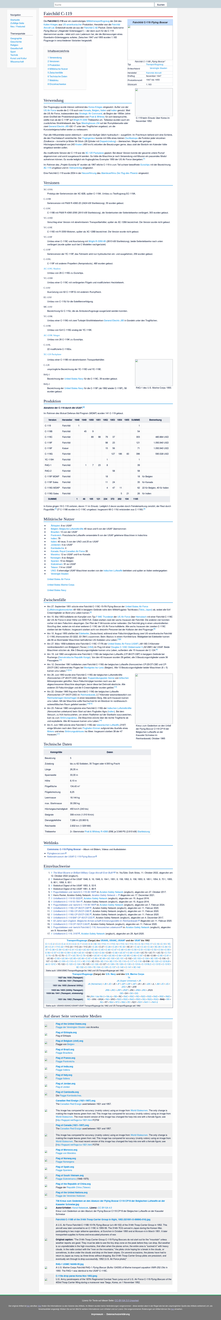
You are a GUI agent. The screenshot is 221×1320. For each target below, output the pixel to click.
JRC (113, 989)
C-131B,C (146, 964)
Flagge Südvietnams (66, 1178)
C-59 (67, 952)
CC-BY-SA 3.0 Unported (126, 1300)
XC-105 (154, 958)
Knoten (78, 144)
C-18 (156, 943)
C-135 (105, 967)
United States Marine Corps (60, 584)
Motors (50, 731)
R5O (138, 999)
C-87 (140, 955)
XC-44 (94, 949)
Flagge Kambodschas (70, 1095)
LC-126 (94, 964)
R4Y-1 (147, 1002)
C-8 (85, 943)
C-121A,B (164, 961)
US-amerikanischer (72, 24)
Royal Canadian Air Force (72, 551)
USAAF (121, 940)
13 (115, 687)
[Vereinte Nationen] (48, 570)
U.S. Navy (111, 973)
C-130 (128, 964)
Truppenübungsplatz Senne (101, 677)
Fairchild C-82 (91, 27)
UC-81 (97, 955)
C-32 (137, 946)
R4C (126, 996)
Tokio (141, 609)
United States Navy (73, 378)
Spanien (55, 560)
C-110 (70, 961)
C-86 (133, 955)
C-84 (119, 955)
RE (88, 999)
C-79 (83, 955)
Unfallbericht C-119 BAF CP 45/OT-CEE (73, 917)
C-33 (143, 946)
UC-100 (110, 958)
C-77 (68, 955)
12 (70, 670)
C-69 (136, 952)
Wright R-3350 (80, 119)
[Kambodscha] (48, 548)
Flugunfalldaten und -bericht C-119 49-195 (73, 904)
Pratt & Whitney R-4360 (96, 831)
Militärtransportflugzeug (97, 20)
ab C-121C (50, 964)
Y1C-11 (105, 943)
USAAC (113, 940)
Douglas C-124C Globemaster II (127, 646)
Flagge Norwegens (65, 1161)
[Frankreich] (48, 535)
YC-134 (96, 967)
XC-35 (158, 946)
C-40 (65, 949)
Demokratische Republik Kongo (74, 657)
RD (137, 996)
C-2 (52, 943)
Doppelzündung (107, 141)
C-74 (48, 955)
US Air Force (50, 110)
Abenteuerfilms (108, 173)
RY (128, 1002)
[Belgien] (48, 528)
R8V (123, 1002)
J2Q (123, 986)
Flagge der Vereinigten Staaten (71, 1027)
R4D (155, 996)
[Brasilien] (48, 531)
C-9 (90, 943)
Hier (39, 1305)
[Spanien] (48, 560)
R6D (168, 996)
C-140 (121, 967)
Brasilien (55, 531)
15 (91, 703)
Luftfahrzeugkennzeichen (60, 609)
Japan (149, 609)
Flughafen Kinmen (91, 728)
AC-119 (47, 167)
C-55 (167, 949)
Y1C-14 (123, 943)
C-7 (79, 943)
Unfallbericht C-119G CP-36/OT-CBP (71, 907)
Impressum (97, 1314)
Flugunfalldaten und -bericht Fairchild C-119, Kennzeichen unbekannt (86, 927)
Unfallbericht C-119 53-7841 (67, 901)
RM (107, 999)
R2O (119, 999)
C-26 (95, 946)
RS (101, 1002)
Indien (114, 110)
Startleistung (144, 831)
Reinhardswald (88, 694)
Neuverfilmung (89, 173)
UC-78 (75, 955)
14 (88, 703)
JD (110, 983)
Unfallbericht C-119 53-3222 (67, 898)
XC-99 (102, 958)
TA (129, 977)
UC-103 (137, 958)
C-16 (141, 943)
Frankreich (56, 535)
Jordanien (55, 544)
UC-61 (81, 952)
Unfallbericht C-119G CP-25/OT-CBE (71, 911)
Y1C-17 (148, 943)
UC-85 (126, 955)
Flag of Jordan (63, 1086)
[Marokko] (48, 554)
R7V (117, 1002)
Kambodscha (57, 548)
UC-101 (120, 958)
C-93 (57, 958)
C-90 (160, 955)
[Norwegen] (48, 557)
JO (162, 983)
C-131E (166, 964)
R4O (132, 999)
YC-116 (122, 961)
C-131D (157, 964)
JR (139, 980)
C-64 (102, 952)
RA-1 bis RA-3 (97, 996)
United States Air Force (58, 579)
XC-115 (113, 961)
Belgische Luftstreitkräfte (71, 528)
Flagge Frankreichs (65, 1061)
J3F (128, 983)
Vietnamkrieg (75, 167)
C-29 (115, 946)
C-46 (108, 949)
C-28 (108, 946)
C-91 (166, 955)
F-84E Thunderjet (104, 616)
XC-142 (136, 967)
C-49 (127, 949)
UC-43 (86, 949)
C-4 (63, 943)
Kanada (87, 110)
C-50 (134, 949)
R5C (132, 996)
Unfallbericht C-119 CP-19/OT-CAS (70, 924)
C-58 (60, 952)
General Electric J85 (59, 126)
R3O (125, 999)
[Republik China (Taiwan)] (48, 567)
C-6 (74, 943)
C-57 (54, 952)
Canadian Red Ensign (70, 1103)
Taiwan (54, 567)
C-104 (146, 958)
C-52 (147, 949)
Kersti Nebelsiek (80, 1207)
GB (121, 993)
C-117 (131, 961)
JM (158, 983)
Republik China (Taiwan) (79, 1187)
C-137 (113, 967)
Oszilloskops (131, 138)
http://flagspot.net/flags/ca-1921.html (74, 1119)
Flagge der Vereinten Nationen (70, 1195)
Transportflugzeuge (77, 940)
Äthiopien (55, 525)
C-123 (70, 964)
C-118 (138, 961)
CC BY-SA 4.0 (105, 1207)
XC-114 (104, 961)
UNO (53, 570)
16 (100, 720)
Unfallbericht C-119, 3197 (65, 933)
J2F (123, 983)
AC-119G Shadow (52, 268)
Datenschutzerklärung (118, 1314)
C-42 (78, 949)
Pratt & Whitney (97, 116)
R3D (149, 996)
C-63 (95, 952)
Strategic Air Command (90, 113)
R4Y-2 (155, 1002)
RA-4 (108, 996)
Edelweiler (84, 633)
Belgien (95, 110)
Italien (103, 110)
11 (67, 670)
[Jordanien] (48, 544)
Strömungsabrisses (74, 731)
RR (167, 999)
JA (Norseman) (95, 983)
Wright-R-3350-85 (97, 241)
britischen (124, 677)
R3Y (140, 1002)
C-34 (150, 946)
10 (60, 660)
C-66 (115, 952)
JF (118, 983)
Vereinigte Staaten (158, 68)
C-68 (130, 952)
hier (28, 1305)
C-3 (58, 943)
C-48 (121, 949)
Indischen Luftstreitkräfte (119, 708)
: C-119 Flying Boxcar (64, 849)
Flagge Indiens (63, 1069)
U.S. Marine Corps (134, 973)
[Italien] (48, 541)
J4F (134, 983)
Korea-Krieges (95, 106)
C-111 (78, 961)
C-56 (47, 952)
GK (131, 993)
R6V (111, 1002)
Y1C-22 (59, 946)
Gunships (145, 164)
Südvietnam (57, 563)
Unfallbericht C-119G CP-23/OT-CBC (71, 914)
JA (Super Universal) (127, 980)
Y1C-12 (114, 943)
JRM (138, 989)
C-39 (59, 949)
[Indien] (48, 538)
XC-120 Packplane (94, 152)
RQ (144, 999)
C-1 (47, 943)
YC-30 (122, 946)
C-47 (114, 949)
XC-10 (97, 943)
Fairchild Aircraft (153, 72)
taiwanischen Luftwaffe (108, 724)
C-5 (69, 943)
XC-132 (79, 967)
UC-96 (81, 958)
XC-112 (86, 961)
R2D (143, 996)
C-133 (88, 967)
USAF (137, 940)
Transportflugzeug (154, 64)
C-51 (141, 949)
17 (58, 734)
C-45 (101, 949)
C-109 (62, 961)
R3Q (156, 999)
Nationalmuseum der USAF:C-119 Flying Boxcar (71, 856)
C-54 (160, 949)
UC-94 (65, 958)
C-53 (154, 949)
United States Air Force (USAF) (123, 643)
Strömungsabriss (68, 717)
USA (90, 646)
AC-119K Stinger (52, 335)
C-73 (167, 952)
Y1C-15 (133, 943)
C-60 (74, 952)
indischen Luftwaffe (113, 570)
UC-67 (123, 952)
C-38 (52, 949)
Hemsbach (141, 616)
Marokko (55, 554)
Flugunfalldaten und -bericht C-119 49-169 (73, 891)
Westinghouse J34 (90, 123)
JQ (167, 983)
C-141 (128, 967)
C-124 (77, 964)
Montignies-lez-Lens (94, 667)
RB (115, 996)
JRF (119, 989)
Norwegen (56, 557)
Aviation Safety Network (111, 891)
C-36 (165, 946)
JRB (107, 989)
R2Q (149, 999)
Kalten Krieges (51, 24)
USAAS (104, 940)
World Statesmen (139, 1110)
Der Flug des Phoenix (127, 173)
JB (105, 983)
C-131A (136, 964)
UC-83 (112, 955)
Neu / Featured (17, 26)
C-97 (88, 958)
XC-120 (154, 961)
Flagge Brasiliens (64, 1052)
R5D (162, 996)
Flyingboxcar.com (56, 853)
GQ (136, 993)
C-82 (104, 955)
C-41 (72, 949)
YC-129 (119, 964)
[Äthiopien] (48, 525)
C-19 (163, 943)
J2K (148, 983)
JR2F (125, 989)
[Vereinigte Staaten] (147, 68)
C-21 (51, 946)
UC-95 (73, 958)
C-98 (95, 958)
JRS (144, 989)
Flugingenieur (88, 138)
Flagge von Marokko (66, 1153)
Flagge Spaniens (64, 1170)
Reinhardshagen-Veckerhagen (62, 697)
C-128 (111, 964)
